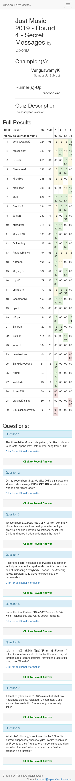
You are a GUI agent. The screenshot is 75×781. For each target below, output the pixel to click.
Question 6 (13, 642)
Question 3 (13, 514)
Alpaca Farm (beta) (17, 4)
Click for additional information (23, 451)
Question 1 (13, 434)
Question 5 (13, 604)
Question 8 (13, 728)
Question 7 (13, 688)
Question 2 (13, 472)
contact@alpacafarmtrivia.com (54, 779)
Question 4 (13, 554)
